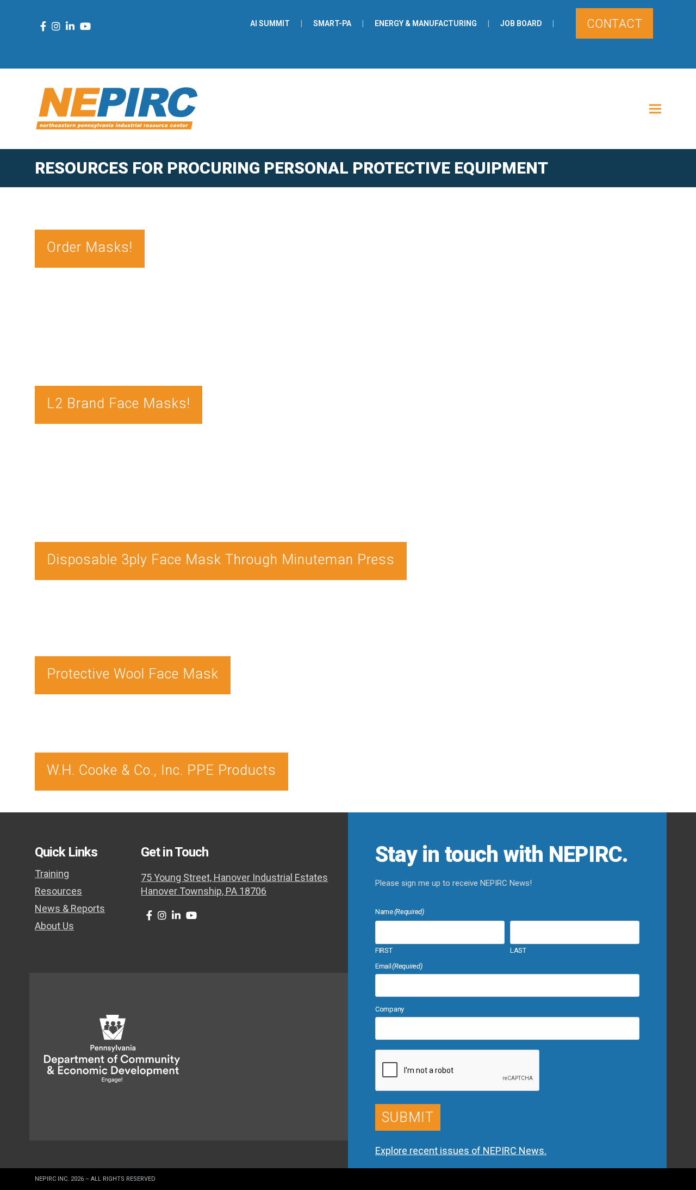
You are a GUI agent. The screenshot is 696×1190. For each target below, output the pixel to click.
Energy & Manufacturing (426, 23)
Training (52, 873)
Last (518, 950)
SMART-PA (332, 23)
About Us (54, 926)
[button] (655, 108)
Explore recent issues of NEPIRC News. (460, 1150)
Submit (408, 1117)
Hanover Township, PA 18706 (203, 891)
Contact (614, 23)
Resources (58, 891)
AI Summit (270, 23)
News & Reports (70, 908)
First (384, 950)
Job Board (521, 23)
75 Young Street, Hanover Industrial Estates (234, 877)
